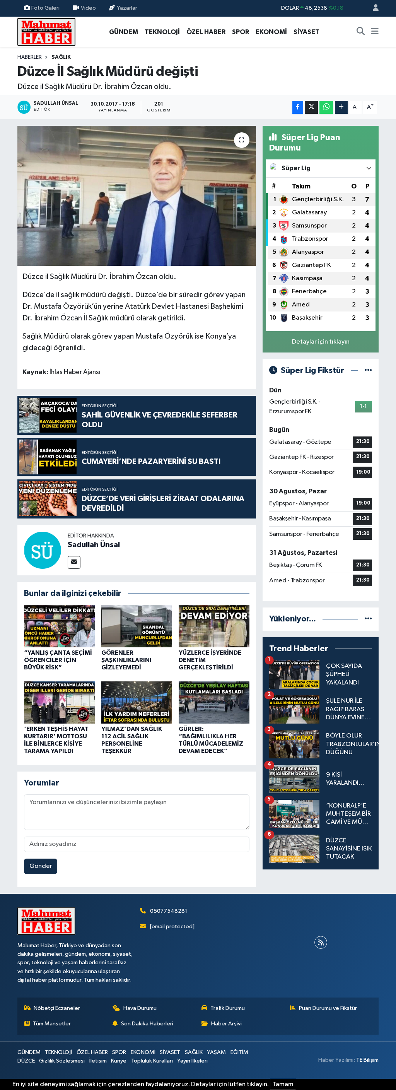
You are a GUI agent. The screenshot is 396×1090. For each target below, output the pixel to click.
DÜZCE (26, 1061)
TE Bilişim (367, 1060)
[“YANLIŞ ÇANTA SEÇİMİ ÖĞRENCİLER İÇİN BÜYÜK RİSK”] (59, 626)
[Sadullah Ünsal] (42, 550)
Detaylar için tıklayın (321, 342)
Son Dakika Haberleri (147, 1024)
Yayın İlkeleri (192, 1061)
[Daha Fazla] (341, 107)
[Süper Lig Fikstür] (368, 370)
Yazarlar (127, 8)
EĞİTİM (239, 1052)
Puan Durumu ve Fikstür (328, 1008)
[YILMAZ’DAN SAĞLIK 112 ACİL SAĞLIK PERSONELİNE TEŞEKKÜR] (136, 702)
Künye (118, 1061)
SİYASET (306, 32)
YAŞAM (216, 1052)
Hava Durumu (140, 1008)
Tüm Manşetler (52, 1024)
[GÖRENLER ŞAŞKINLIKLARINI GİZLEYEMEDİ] (136, 626)
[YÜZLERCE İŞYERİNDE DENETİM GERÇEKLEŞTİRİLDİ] (214, 626)
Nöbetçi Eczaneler (57, 1008)
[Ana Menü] (375, 32)
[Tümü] (368, 619)
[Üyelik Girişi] (372, 8)
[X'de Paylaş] (311, 107)
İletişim (98, 1061)
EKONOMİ (271, 32)
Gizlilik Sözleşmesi (62, 1061)
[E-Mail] (74, 562)
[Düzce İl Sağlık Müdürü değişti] (136, 196)
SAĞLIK (61, 57)
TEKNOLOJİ (162, 32)
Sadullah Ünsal (94, 545)
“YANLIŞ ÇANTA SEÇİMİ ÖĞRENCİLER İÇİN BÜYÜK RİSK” (58, 660)
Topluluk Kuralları (152, 1061)
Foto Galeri (45, 8)
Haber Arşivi (226, 1024)
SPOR (240, 32)
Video (88, 8)
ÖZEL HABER (205, 32)
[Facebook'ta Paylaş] (297, 107)
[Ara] (360, 32)
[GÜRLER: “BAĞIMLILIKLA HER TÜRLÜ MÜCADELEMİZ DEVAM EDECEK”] (214, 702)
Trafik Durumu (227, 1008)
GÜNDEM (123, 32)
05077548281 (168, 911)
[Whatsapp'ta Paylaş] (326, 107)
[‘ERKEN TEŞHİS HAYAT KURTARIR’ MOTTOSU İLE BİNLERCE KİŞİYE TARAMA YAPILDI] (59, 702)
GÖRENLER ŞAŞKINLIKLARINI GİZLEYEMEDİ (126, 660)
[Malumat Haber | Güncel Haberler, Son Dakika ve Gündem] (46, 31)
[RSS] (320, 942)
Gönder (40, 866)
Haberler (29, 57)
